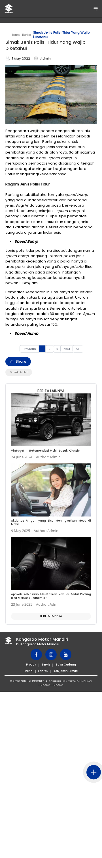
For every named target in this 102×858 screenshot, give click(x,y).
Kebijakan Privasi (66, 671)
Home (15, 34)
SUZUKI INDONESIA (34, 681)
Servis (45, 664)
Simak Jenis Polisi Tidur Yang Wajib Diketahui (61, 34)
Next (66, 349)
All (78, 349)
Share (21, 361)
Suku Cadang (66, 664)
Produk (31, 664)
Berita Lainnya (51, 616)
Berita (26, 34)
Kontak (43, 671)
